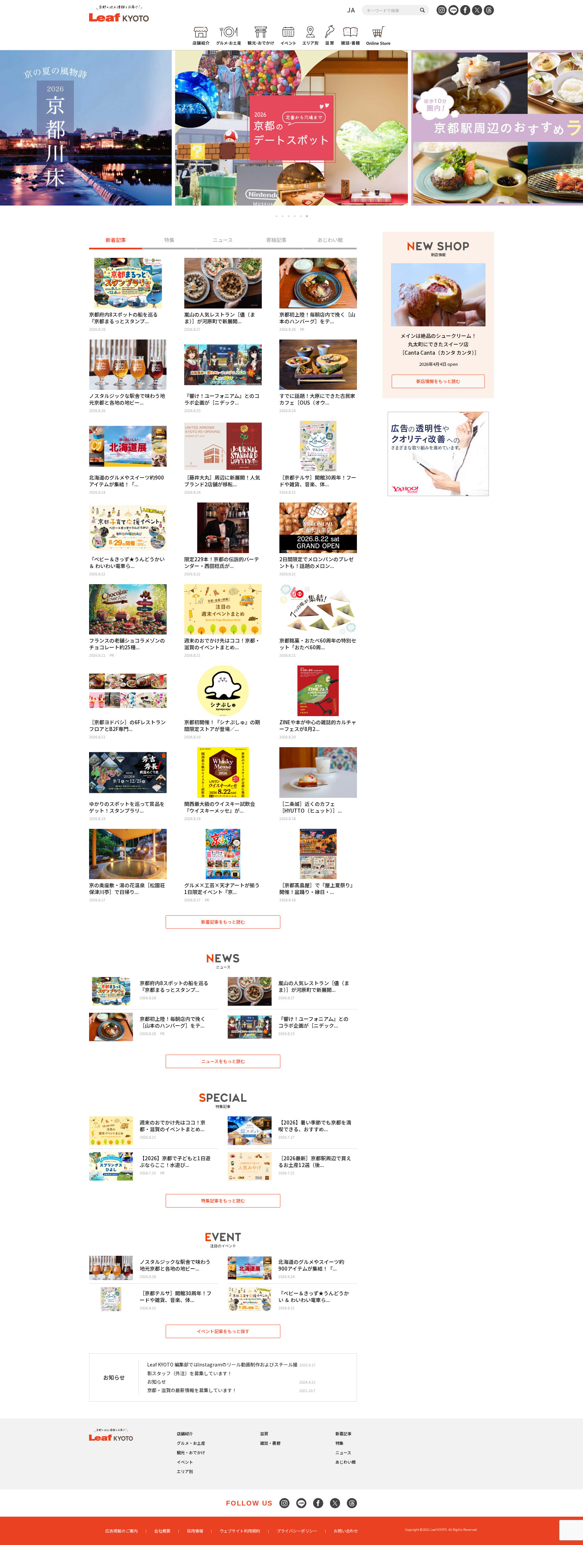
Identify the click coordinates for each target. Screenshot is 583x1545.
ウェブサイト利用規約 (240, 1531)
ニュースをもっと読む (223, 1061)
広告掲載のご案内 (121, 1531)
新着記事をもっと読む (223, 922)
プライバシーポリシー (297, 1531)
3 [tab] (288, 216)
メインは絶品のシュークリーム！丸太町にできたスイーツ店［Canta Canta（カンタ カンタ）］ (439, 344)
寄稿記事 (276, 239)
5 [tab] (301, 216)
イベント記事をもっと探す (223, 1331)
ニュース (223, 239)
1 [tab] (276, 216)
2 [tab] (282, 216)
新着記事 (116, 239)
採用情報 (195, 1531)
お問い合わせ (346, 1531)
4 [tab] (295, 216)
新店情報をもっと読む (438, 381)
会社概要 (162, 1531)
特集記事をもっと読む (223, 1200)
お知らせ (156, 1381)
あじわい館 (330, 239)
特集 (169, 239)
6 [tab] (307, 216)
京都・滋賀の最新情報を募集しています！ (192, 1390)
